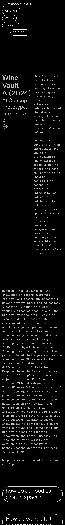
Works (9, 18)
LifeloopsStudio (16, 4)
